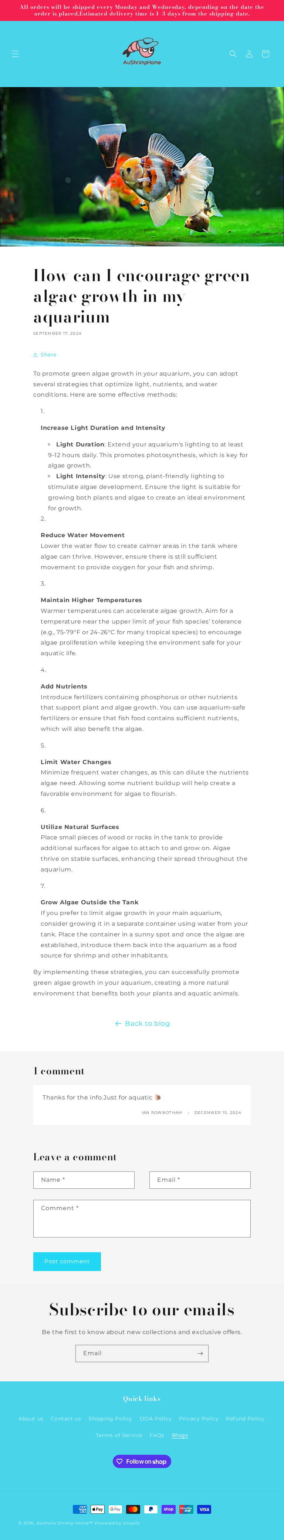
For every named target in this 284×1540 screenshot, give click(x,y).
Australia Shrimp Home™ (65, 1523)
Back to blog (147, 1023)
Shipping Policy (110, 1418)
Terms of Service (119, 1435)
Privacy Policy (199, 1418)
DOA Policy (156, 1418)
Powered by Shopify (117, 1523)
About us (31, 1418)
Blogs (180, 1435)
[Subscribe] (200, 1353)
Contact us (66, 1418)
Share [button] (49, 354)
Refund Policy (245, 1418)
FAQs (157, 1435)
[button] (15, 54)
